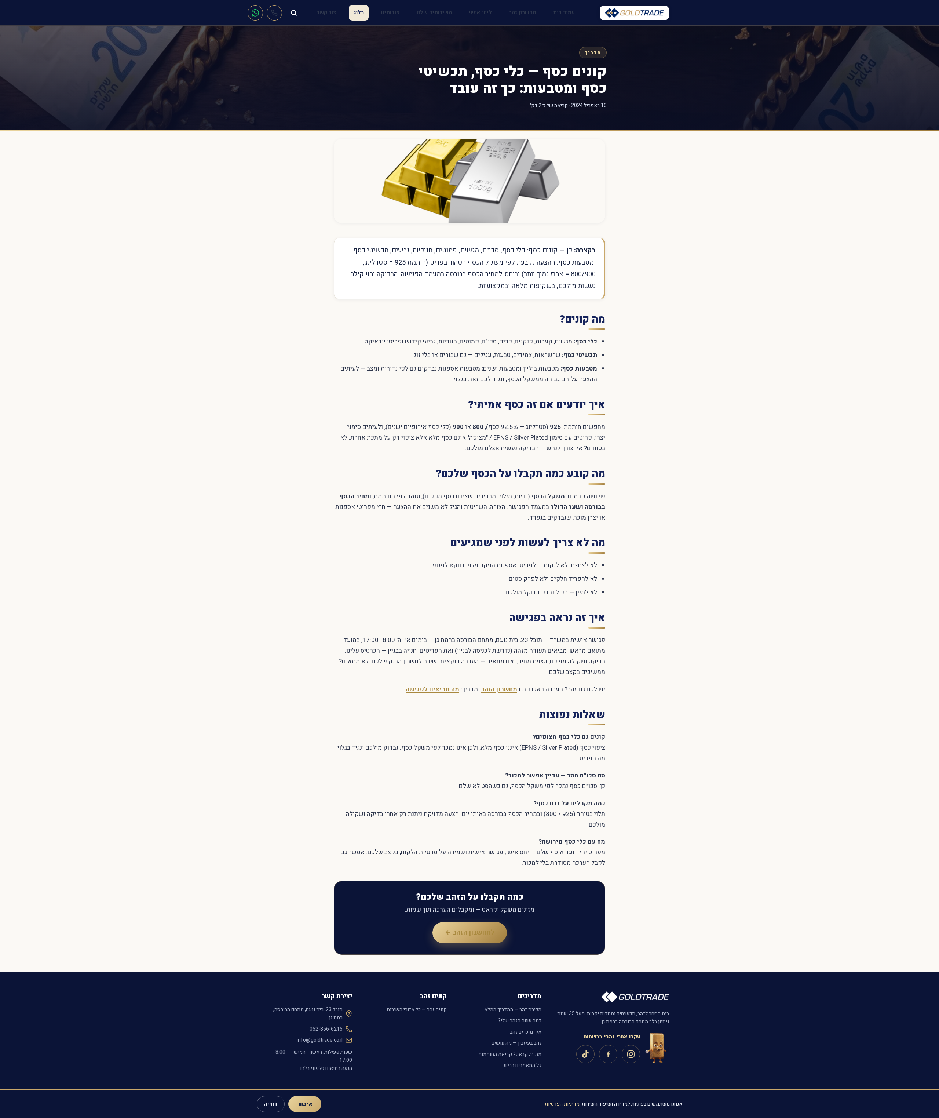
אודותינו (390, 12)
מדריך (593, 52)
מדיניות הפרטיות (562, 1104)
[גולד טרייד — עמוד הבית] (634, 13)
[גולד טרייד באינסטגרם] (631, 1054)
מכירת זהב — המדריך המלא (512, 1009)
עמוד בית (564, 12)
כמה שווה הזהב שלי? (519, 1020)
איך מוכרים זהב (525, 1032)
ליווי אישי (480, 12)
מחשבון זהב (522, 12)
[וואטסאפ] (255, 13)
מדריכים (529, 996)
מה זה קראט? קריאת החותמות (509, 1054)
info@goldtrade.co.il (320, 1040)
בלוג (358, 12)
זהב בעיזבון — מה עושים (516, 1043)
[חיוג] (274, 13)
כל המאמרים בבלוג (522, 1065)
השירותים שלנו (434, 12)
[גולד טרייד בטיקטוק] (585, 1054)
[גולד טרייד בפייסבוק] (608, 1054)
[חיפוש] (294, 13)
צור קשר (326, 12)
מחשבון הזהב (499, 689)
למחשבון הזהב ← (469, 932)
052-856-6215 (326, 1029)
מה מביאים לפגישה (432, 689)
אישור (305, 1104)
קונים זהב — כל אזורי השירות (417, 1009)
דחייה (271, 1104)
